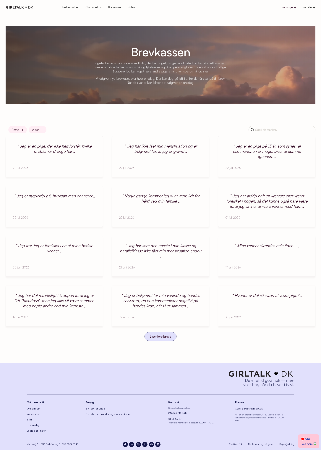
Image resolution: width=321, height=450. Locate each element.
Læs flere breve (160, 336)
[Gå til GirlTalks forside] (260, 374)
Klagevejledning (286, 444)
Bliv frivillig (33, 425)
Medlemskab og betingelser (260, 444)
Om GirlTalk (33, 408)
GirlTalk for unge (95, 408)
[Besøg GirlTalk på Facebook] (144, 444)
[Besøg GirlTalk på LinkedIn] (131, 444)
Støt (29, 419)
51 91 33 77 (174, 418)
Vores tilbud (34, 414)
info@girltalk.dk (177, 412)
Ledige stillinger (36, 430)
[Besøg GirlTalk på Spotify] (157, 444)
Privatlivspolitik (235, 444)
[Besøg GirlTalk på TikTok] (125, 444)
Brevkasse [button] (114, 7)
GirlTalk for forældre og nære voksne (107, 414)
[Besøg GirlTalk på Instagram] (138, 444)
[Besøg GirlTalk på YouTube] (151, 444)
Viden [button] (131, 7)
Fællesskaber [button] (70, 7)
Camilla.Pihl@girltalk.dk (249, 408)
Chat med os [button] (93, 7)
